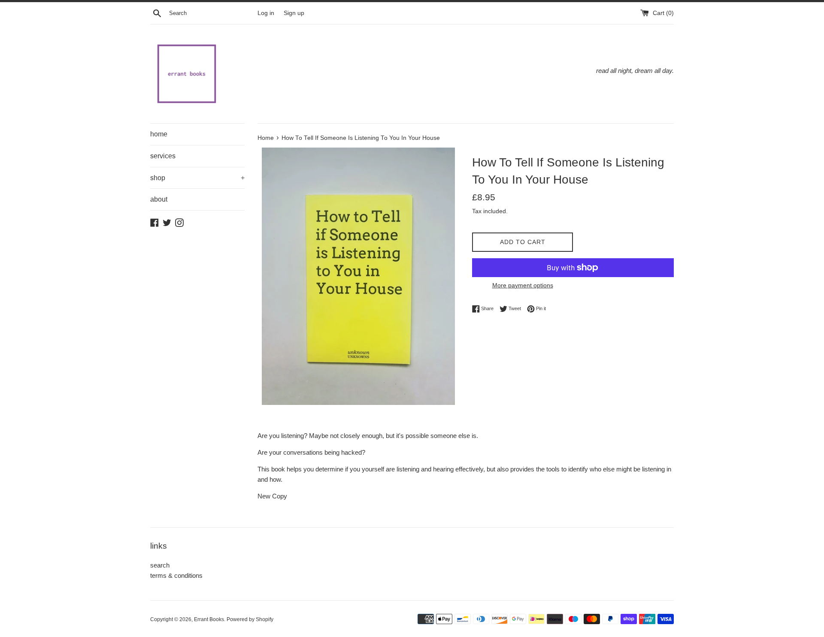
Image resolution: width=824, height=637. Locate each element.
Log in (266, 13)
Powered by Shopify (250, 619)
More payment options (522, 285)
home (158, 134)
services (163, 156)
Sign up (294, 13)
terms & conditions (176, 575)
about (158, 199)
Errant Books (209, 619)
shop (197, 177)
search (160, 565)
